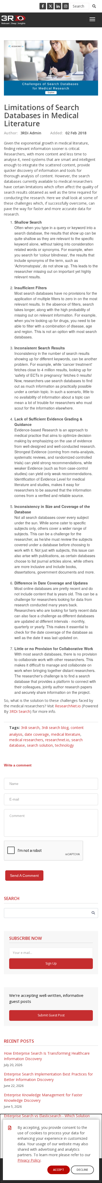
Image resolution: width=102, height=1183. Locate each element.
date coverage (37, 734)
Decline (82, 1170)
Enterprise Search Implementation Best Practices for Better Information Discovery (48, 1077)
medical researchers (26, 739)
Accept (58, 1170)
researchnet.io (57, 739)
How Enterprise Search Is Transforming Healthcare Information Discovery (47, 1056)
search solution (40, 745)
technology (64, 745)
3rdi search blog (55, 727)
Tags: (14, 727)
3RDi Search (19, 711)
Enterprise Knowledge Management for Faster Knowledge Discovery (43, 1097)
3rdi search (30, 727)
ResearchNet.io (68, 705)
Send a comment (24, 875)
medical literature (65, 734)
